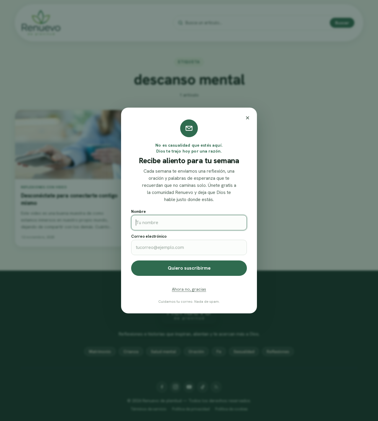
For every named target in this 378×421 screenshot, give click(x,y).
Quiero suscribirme (189, 268)
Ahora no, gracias (189, 289)
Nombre (138, 211)
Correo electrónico (149, 236)
